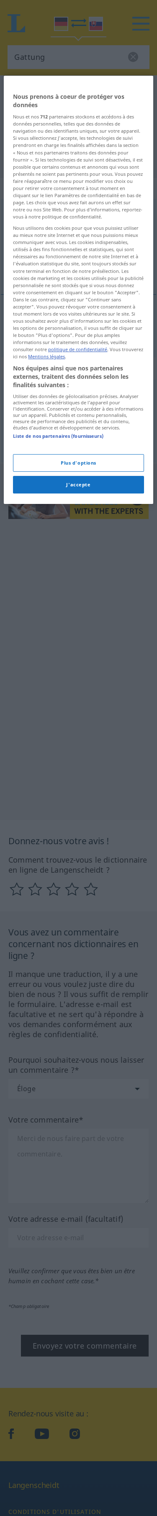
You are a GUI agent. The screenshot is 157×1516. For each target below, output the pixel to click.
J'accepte (78, 484)
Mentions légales (46, 356)
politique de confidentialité (77, 349)
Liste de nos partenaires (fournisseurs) (58, 436)
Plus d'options (78, 463)
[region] (78, 290)
